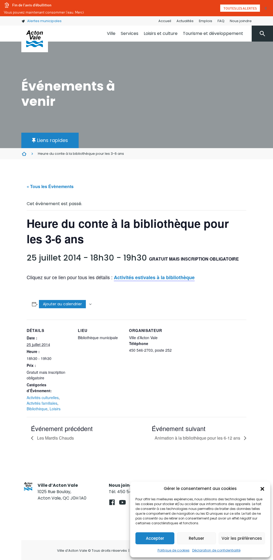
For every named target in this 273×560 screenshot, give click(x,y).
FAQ (221, 21)
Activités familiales (42, 403)
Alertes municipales (44, 21)
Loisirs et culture (161, 33)
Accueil (164, 21)
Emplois (205, 21)
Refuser (196, 538)
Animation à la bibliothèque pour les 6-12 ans (198, 438)
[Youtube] (122, 502)
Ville (111, 33)
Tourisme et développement (213, 33)
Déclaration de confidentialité (216, 550)
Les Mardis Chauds (55, 438)
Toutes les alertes (240, 8)
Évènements (24, 153)
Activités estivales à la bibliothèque (154, 277)
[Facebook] (112, 502)
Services (129, 33)
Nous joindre (241, 21)
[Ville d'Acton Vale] (34, 39)
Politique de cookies (174, 550)
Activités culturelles (43, 397)
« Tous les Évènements (50, 186)
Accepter (155, 538)
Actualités (185, 21)
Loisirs (55, 408)
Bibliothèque (37, 408)
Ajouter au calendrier (62, 304)
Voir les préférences (242, 538)
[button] (262, 488)
